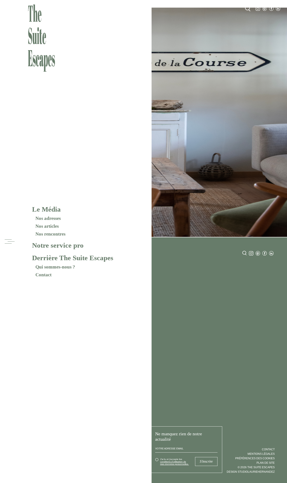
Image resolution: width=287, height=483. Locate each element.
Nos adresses (48, 218)
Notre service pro (58, 245)
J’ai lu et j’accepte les (174, 461)
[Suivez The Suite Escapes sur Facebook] (271, 8)
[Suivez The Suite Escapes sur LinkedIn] (278, 8)
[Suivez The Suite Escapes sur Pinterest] (264, 8)
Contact (43, 274)
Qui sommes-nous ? (55, 267)
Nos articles (47, 226)
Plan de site (266, 462)
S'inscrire (206, 461)
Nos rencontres (50, 234)
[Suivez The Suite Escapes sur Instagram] (257, 8)
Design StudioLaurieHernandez (251, 471)
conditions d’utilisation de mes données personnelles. (174, 462)
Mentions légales (261, 453)
